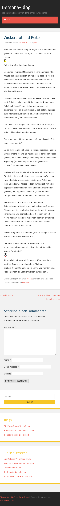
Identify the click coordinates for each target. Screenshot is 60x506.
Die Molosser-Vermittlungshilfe (17, 459)
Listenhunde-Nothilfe (13, 467)
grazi (35, 43)
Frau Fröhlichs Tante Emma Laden (19, 430)
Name (7, 360)
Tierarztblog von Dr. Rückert (16, 435)
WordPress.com (7, 500)
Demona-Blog (16, 7)
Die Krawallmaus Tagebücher (17, 426)
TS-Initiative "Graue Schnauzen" (18, 476)
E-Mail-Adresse (11, 367)
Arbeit (29, 279)
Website (7, 374)
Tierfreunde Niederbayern (15, 472)
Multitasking (6, 295)
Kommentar (10, 327)
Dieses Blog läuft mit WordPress (14, 497)
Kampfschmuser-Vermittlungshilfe (19, 463)
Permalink (26, 283)
